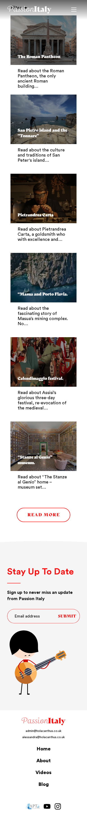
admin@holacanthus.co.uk (43, 731)
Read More (43, 514)
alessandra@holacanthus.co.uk (43, 737)
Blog (43, 784)
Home (44, 748)
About (43, 760)
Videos (43, 772)
